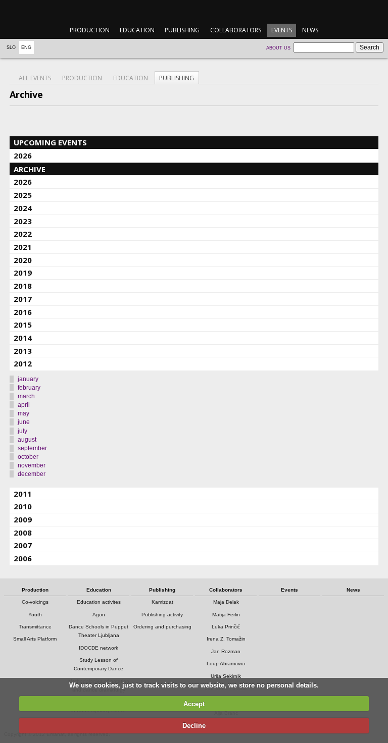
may (23, 413)
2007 (23, 545)
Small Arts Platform (35, 639)
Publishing (182, 30)
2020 (23, 260)
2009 (23, 519)
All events (35, 78)
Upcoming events (50, 142)
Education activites (99, 602)
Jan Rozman (225, 651)
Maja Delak (226, 602)
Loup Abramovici (226, 663)
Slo (11, 47)
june (24, 422)
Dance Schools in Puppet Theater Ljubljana (98, 631)
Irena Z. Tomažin (226, 639)
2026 (23, 155)
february (29, 387)
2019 (23, 273)
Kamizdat (162, 602)
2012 (23, 363)
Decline (194, 725)
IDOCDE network (98, 648)
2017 (23, 299)
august (27, 439)
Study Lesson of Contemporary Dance (98, 664)
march (26, 396)
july (22, 431)
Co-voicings (35, 602)
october (28, 456)
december (31, 473)
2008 (23, 532)
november (31, 465)
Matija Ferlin (226, 614)
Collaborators (235, 30)
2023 (23, 221)
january (28, 379)
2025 (23, 195)
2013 (23, 351)
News (310, 30)
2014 (23, 338)
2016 (23, 312)
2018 (23, 286)
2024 (23, 208)
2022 (23, 234)
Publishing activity (162, 614)
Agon (98, 614)
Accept (194, 704)
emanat (193, 11)
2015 (23, 325)
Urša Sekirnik (226, 676)
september (32, 448)
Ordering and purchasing (162, 626)
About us (278, 47)
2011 (23, 494)
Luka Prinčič (226, 626)
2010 (23, 506)
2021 (23, 247)
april (24, 404)
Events (281, 30)
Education (137, 30)
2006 (23, 558)
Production (90, 30)
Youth (35, 614)
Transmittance (35, 626)
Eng (26, 47)
